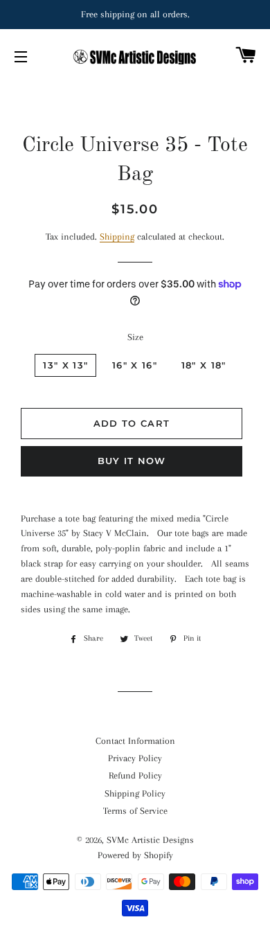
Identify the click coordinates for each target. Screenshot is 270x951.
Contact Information (135, 741)
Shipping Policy (135, 793)
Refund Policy (135, 775)
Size (135, 337)
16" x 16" (134, 365)
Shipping (117, 236)
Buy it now (132, 460)
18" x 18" (203, 365)
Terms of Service (135, 811)
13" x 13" (65, 365)
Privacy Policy (135, 758)
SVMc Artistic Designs (150, 840)
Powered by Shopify (135, 855)
